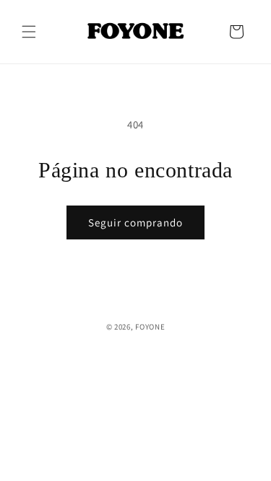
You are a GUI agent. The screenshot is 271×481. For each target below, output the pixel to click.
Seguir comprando (135, 222)
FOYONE (150, 327)
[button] (29, 32)
